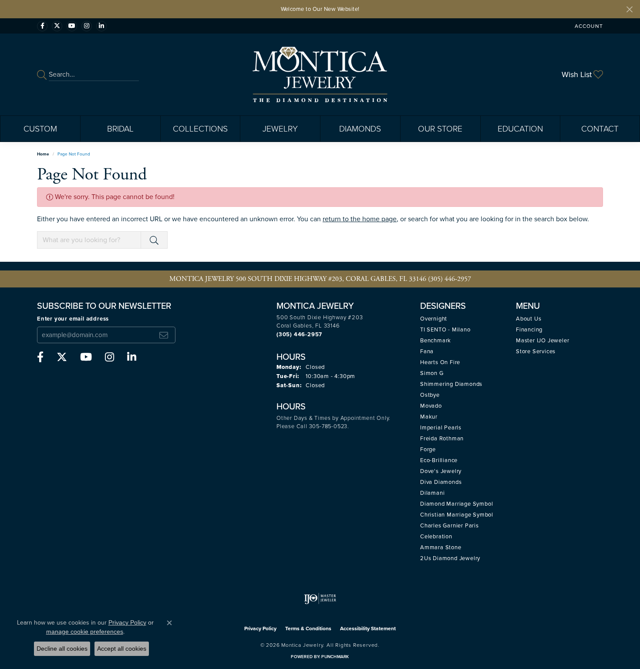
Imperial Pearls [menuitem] (440, 427)
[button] (588, 26)
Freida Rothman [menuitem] (442, 438)
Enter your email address (73, 318)
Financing (529, 329)
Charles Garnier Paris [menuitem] (449, 525)
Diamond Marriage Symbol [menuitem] (456, 504)
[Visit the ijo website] (320, 598)
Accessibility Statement (368, 628)
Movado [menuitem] (431, 406)
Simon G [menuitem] (432, 373)
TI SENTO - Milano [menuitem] (445, 329)
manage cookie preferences (84, 631)
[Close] (629, 9)
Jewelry (280, 128)
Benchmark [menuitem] (435, 340)
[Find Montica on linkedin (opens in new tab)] (101, 26)
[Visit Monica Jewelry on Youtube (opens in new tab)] (72, 26)
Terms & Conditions (308, 628)
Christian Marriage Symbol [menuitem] (456, 514)
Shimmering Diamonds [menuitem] (451, 384)
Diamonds (360, 128)
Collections (200, 128)
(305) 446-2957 (449, 279)
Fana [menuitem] (427, 351)
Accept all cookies (121, 648)
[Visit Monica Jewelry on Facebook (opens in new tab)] (42, 26)
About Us (528, 318)
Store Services (536, 351)
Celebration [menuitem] (436, 536)
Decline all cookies (62, 648)
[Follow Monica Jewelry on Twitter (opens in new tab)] (57, 26)
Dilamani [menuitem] (432, 493)
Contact (600, 128)
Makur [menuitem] (429, 416)
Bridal (120, 128)
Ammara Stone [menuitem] (440, 547)
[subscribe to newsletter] (163, 335)
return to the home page (360, 219)
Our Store (440, 128)
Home (43, 154)
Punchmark (335, 656)
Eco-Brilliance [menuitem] (439, 460)
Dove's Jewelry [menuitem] (440, 471)
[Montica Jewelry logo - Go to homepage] (320, 74)
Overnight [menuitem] (433, 318)
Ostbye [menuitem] (430, 395)
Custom (40, 128)
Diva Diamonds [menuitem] (440, 482)
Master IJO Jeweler (542, 340)
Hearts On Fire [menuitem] (440, 362)
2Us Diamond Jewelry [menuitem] (450, 558)
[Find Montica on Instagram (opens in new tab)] (86, 26)
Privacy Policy (260, 628)
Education (520, 128)
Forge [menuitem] (428, 449)
